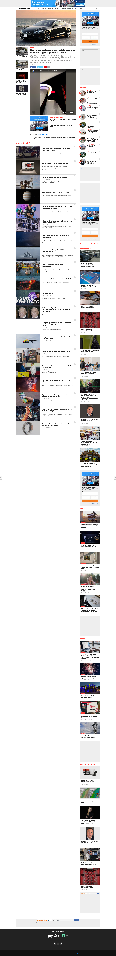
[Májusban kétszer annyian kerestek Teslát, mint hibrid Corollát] (22, 54)
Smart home (63, 8)
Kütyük (37, 8)
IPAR (76, 8)
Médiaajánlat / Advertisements (54, 947)
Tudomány (50, 8)
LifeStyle (56, 8)
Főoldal (43, 947)
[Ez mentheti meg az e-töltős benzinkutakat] (22, 91)
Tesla (43, 134)
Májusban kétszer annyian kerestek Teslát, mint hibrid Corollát (21, 56)
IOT (73, 8)
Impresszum (64, 947)
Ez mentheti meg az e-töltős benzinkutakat (21, 94)
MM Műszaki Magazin (69, 953)
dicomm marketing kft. (48, 953)
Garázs (69, 8)
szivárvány (39, 134)
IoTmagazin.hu (78, 953)
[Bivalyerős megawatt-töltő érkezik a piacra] (22, 67)
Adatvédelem (71, 947)
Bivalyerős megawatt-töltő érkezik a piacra (21, 69)
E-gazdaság (43, 8)
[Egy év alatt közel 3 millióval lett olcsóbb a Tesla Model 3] (22, 79)
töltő (46, 134)
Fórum (80, 8)
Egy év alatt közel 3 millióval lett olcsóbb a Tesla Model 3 (21, 81)
